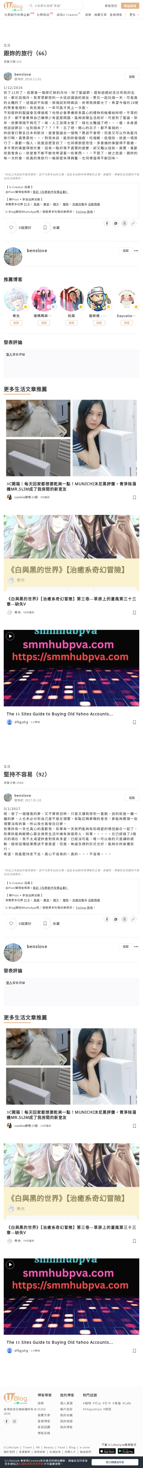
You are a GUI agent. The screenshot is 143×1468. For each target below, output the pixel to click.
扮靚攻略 (78, 204)
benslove (22, 74)
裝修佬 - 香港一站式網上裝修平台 (99, 316)
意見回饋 (44, 1427)
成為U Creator (67, 14)
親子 (56, 204)
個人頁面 (66, 1403)
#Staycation (92, 1409)
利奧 (71, 316)
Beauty (51, 1447)
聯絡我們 (86, 1452)
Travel (29, 1447)
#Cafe (126, 1403)
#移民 (107, 1409)
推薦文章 (100, 14)
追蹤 (132, 76)
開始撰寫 (130, 5)
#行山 (97, 1403)
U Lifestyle (13, 1447)
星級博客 (116, 14)
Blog (74, 1447)
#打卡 (107, 1403)
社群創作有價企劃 (17, 14)
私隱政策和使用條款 (31, 1464)
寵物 (66, 204)
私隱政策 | (57, 1452)
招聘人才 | (72, 1452)
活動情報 (94, 204)
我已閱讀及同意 (115, 1462)
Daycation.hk (127, 316)
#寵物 (87, 1403)
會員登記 (111, 5)
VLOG (42, 1409)
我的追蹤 (66, 1421)
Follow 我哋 (84, 212)
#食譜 (116, 1403)
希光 (16, 316)
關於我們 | (11, 1452)
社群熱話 (43, 14)
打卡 (27, 204)
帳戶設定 (66, 1409)
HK (40, 1447)
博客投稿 (44, 1433)
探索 (88, 14)
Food (63, 1447)
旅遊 (37, 204)
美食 (46, 204)
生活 (7, 45)
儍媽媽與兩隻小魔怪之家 (44, 316)
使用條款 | (42, 1452)
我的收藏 (66, 1415)
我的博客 (66, 1427)
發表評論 (15, 354)
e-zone (85, 1447)
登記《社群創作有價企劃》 (51, 192)
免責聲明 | (26, 1452)
